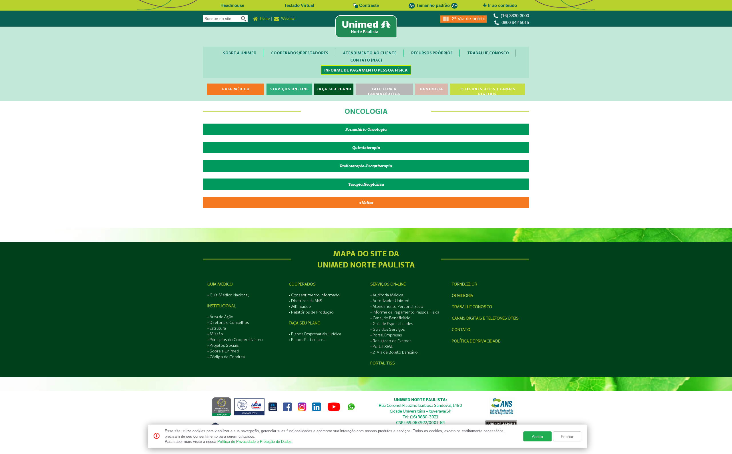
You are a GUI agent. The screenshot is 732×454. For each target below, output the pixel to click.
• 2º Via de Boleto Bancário (394, 352)
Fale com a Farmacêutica (384, 91)
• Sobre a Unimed (223, 351)
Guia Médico (236, 89)
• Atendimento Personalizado (396, 306)
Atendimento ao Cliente (370, 53)
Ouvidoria (431, 89)
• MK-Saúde (300, 306)
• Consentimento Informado (314, 295)
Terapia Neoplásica (366, 184)
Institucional (221, 305)
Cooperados (302, 284)
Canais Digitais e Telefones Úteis (485, 318)
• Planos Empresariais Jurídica (315, 333)
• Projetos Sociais (223, 345)
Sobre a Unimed (239, 53)
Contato (461, 329)
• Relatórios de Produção (311, 312)
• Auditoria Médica (386, 295)
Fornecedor (464, 284)
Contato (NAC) (366, 60)
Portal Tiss (382, 363)
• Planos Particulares (307, 339)
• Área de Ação (220, 316)
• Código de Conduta (226, 356)
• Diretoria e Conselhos (228, 322)
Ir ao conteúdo (502, 5)
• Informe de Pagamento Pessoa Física (404, 312)
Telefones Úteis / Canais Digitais (487, 91)
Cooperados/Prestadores (299, 53)
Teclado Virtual (299, 5)
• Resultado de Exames (390, 340)
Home (264, 18)
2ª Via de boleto (467, 18)
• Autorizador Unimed (389, 300)
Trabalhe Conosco (488, 53)
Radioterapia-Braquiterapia (366, 165)
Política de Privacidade (476, 341)
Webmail (287, 18)
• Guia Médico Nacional (228, 295)
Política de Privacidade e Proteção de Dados (254, 441)
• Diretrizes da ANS (305, 300)
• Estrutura (216, 328)
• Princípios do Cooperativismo (235, 339)
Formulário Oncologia (366, 129)
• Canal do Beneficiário (390, 317)
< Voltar (366, 202)
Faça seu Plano (334, 89)
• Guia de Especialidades (391, 323)
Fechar (567, 436)
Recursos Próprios (432, 53)
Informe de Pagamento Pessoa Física (366, 70)
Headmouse (232, 5)
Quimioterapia (366, 147)
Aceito (537, 436)
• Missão (215, 333)
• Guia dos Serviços (387, 329)
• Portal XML (381, 346)
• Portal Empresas (386, 335)
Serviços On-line (289, 89)
